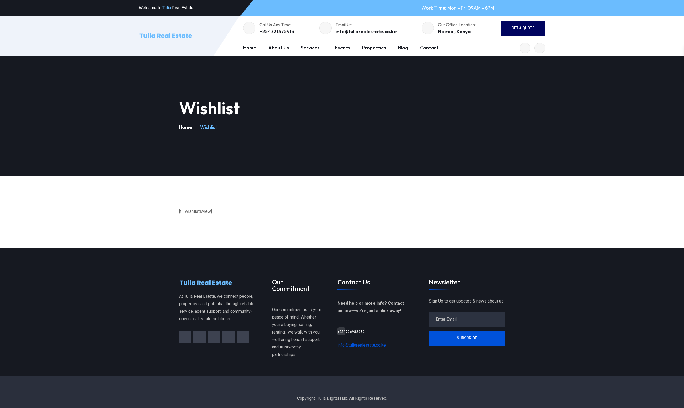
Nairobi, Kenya (454, 31)
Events (342, 48)
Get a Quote (522, 28)
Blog (403, 48)
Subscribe (467, 338)
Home (249, 48)
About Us (278, 48)
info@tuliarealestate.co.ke (366, 31)
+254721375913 (276, 31)
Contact (429, 48)
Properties (374, 48)
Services (310, 48)
